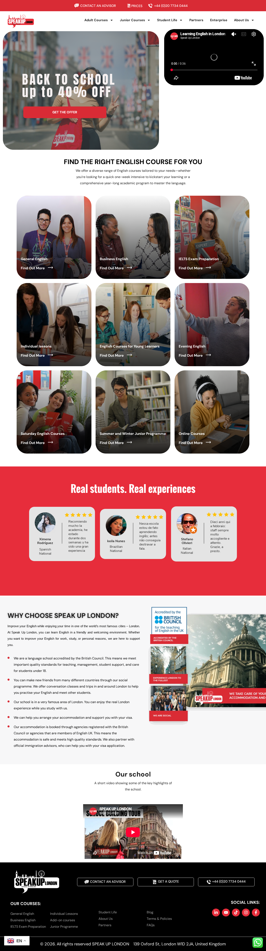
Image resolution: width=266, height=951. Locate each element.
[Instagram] (246, 912)
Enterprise (218, 20)
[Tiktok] (236, 912)
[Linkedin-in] (216, 912)
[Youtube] (226, 912)
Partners (196, 20)
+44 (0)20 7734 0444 (171, 6)
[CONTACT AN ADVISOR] (77, 6)
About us (241, 20)
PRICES (136, 6)
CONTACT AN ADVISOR (98, 6)
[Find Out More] (50, 267)
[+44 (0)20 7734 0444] (151, 6)
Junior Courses (132, 20)
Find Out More (33, 268)
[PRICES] (129, 6)
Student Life (167, 20)
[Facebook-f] (256, 912)
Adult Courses (96, 20)
